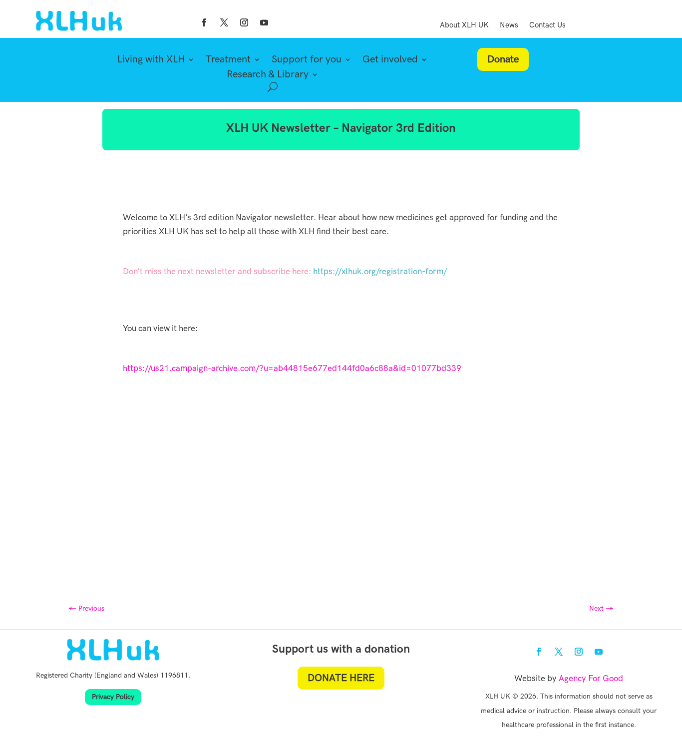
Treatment (228, 60)
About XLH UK (464, 25)
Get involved (390, 60)
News (509, 25)
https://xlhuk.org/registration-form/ (380, 272)
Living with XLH (151, 60)
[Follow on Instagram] (244, 22)
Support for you (306, 60)
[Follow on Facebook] (204, 22)
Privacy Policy (113, 697)
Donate (503, 59)
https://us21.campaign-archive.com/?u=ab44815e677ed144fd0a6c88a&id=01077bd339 (292, 368)
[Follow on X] (224, 22)
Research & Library (268, 75)
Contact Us (547, 25)
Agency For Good (591, 679)
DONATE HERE (341, 678)
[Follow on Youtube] (264, 22)
